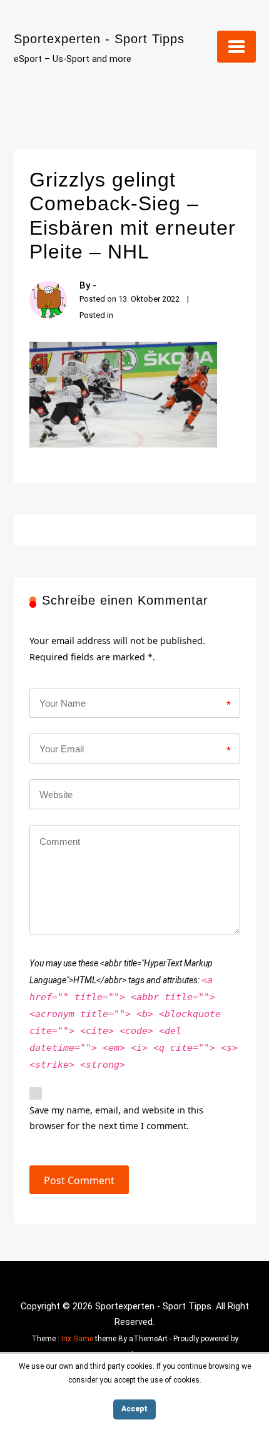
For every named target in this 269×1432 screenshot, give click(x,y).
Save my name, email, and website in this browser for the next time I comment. (116, 1118)
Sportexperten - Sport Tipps (99, 39)
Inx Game (77, 1338)
